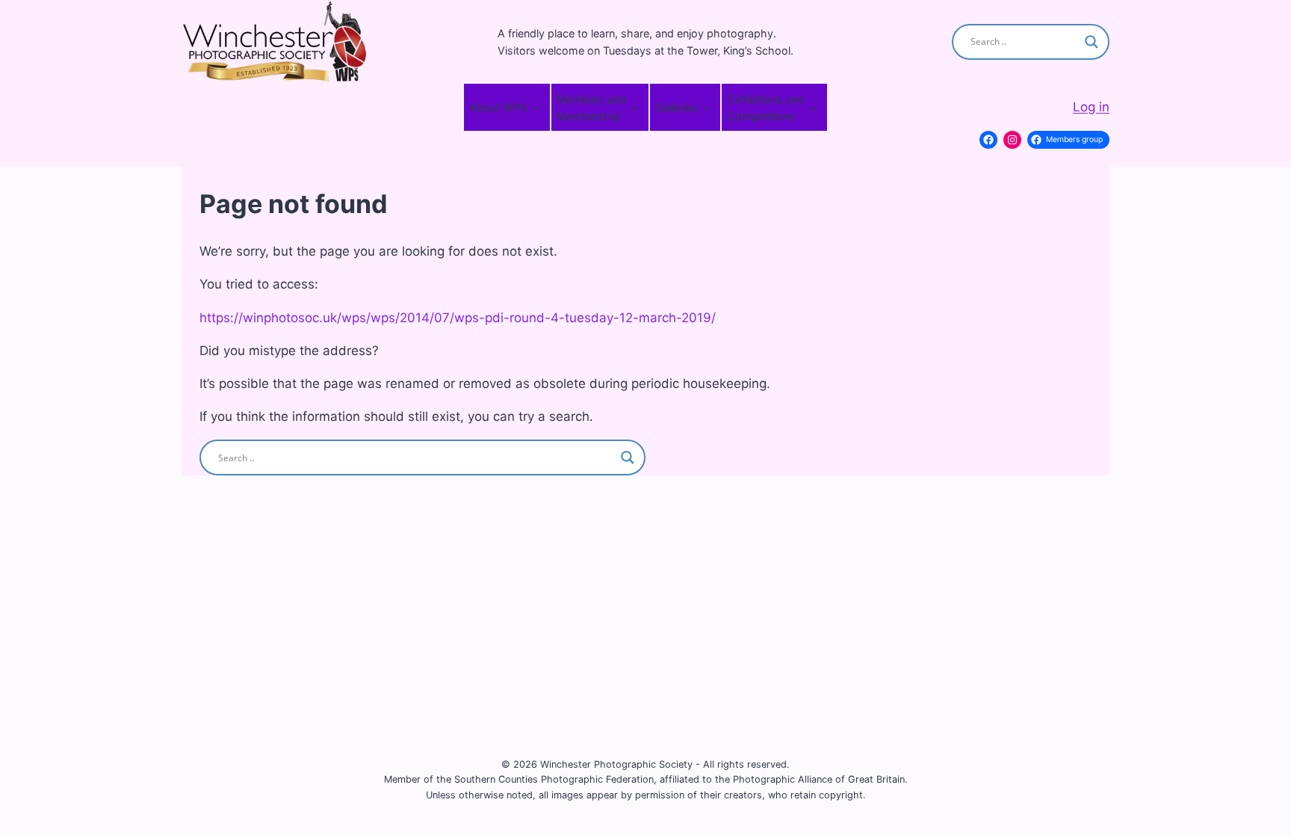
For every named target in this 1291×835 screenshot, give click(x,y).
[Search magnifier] (1091, 41)
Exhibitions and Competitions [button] (766, 108)
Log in (1091, 106)
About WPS (498, 107)
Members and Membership (591, 108)
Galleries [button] (676, 107)
